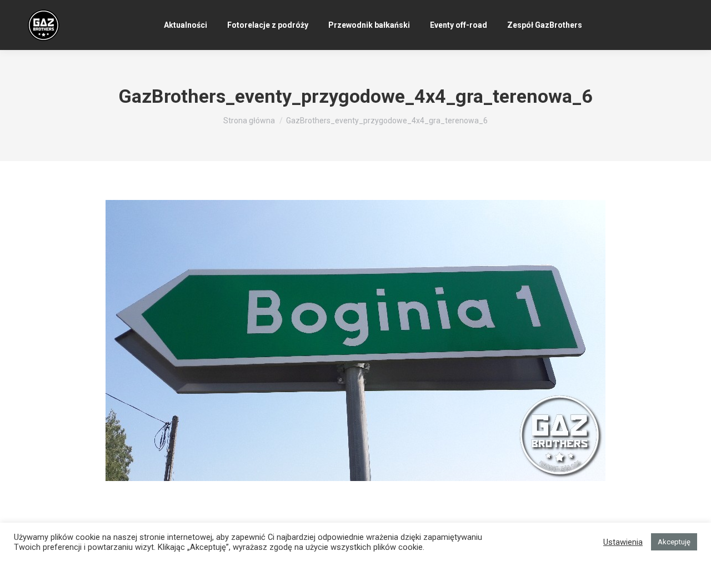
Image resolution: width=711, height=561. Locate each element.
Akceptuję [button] (674, 542)
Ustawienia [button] (623, 542)
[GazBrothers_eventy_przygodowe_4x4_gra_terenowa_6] (355, 340)
